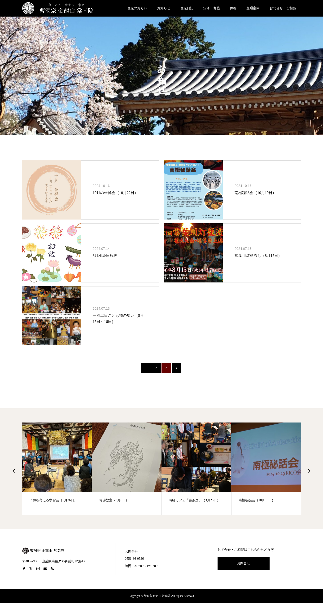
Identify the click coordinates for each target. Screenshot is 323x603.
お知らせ (163, 8)
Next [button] (309, 471)
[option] (57, 469)
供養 (233, 8)
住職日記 (186, 8)
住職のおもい (137, 8)
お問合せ (243, 563)
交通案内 (253, 8)
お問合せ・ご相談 (283, 8)
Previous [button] (14, 471)
